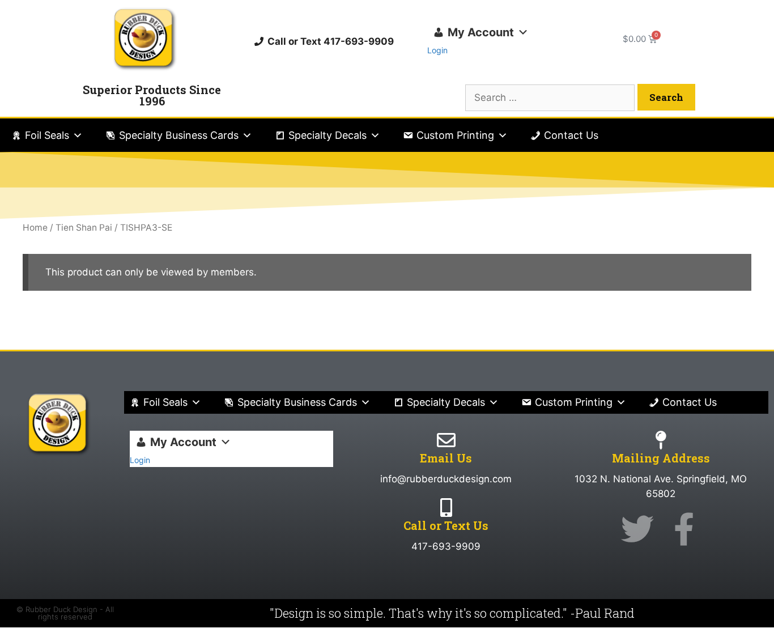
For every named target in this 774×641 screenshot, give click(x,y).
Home (35, 227)
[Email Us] (446, 440)
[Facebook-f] (683, 528)
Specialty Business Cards (179, 135)
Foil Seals (47, 135)
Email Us (446, 458)
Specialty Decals (327, 135)
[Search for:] (551, 97)
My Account (481, 32)
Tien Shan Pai (84, 227)
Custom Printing (455, 135)
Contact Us (571, 135)
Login (437, 50)
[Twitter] (637, 528)
